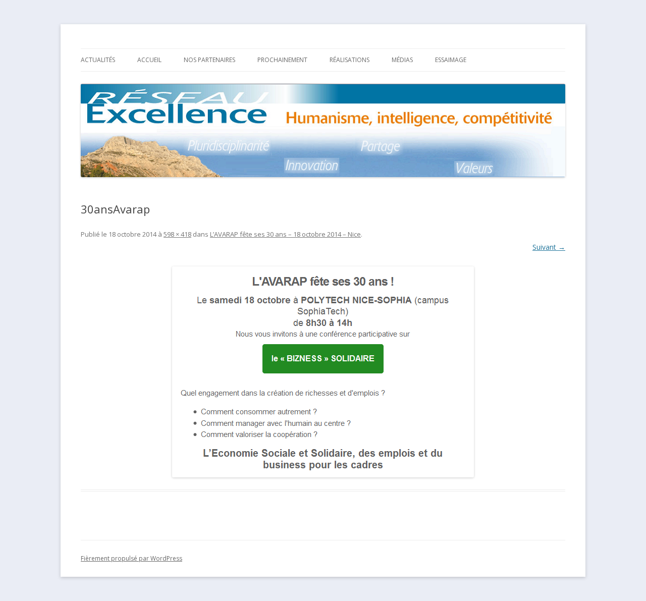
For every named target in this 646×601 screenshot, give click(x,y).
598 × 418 (177, 234)
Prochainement (282, 60)
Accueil (149, 60)
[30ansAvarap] (323, 371)
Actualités (98, 60)
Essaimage (450, 60)
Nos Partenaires (209, 60)
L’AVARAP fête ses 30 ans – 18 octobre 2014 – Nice (285, 234)
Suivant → (548, 247)
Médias (402, 60)
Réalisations (349, 60)
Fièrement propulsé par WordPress (131, 558)
